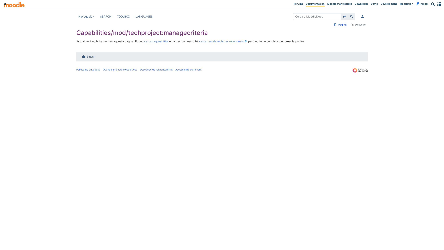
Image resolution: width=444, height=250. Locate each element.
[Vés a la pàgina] (344, 16)
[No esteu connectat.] (363, 16)
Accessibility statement (188, 69)
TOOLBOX (123, 16)
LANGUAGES (144, 16)
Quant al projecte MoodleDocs (120, 69)
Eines (90, 56)
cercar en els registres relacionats (221, 41)
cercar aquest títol (156, 41)
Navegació (85, 16)
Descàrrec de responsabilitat (156, 69)
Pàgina (342, 24)
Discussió (360, 24)
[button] (439, 4)
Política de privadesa (88, 69)
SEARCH (105, 16)
